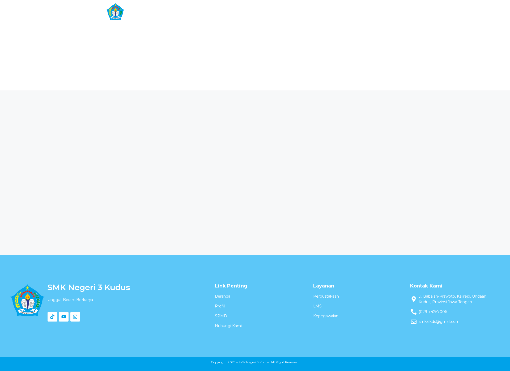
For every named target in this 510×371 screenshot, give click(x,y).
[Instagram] (75, 317)
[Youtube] (64, 317)
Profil (197, 11)
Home (170, 11)
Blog (335, 11)
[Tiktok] (52, 317)
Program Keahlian (238, 11)
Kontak (361, 11)
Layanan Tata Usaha (295, 11)
